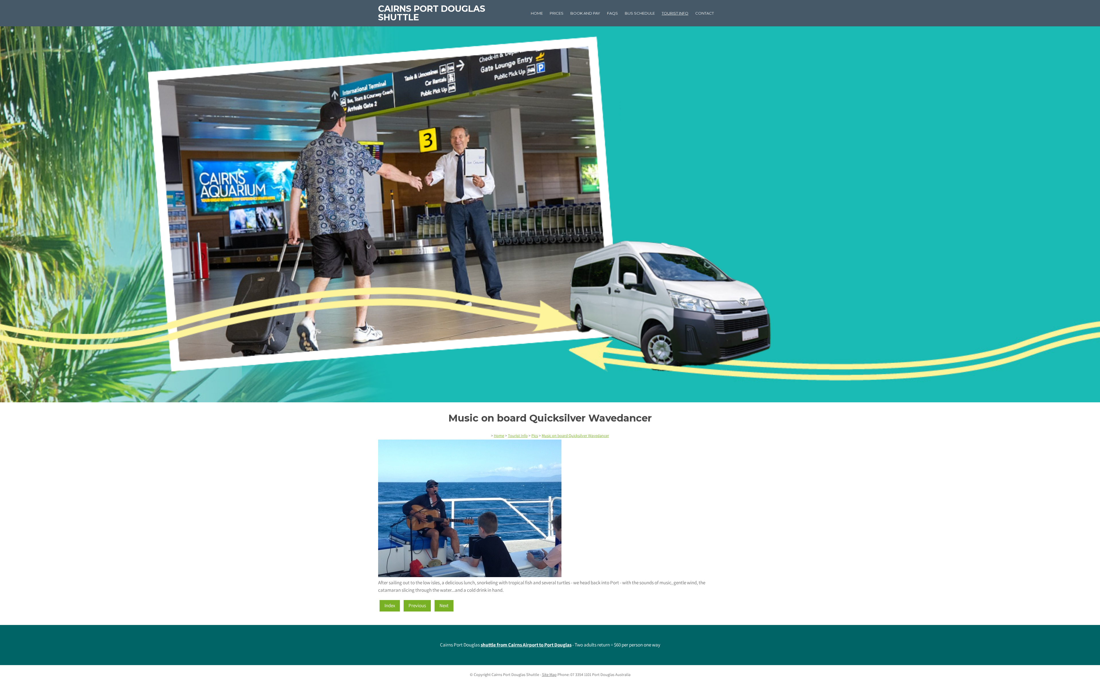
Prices (556, 13)
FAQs (612, 13)
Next (444, 605)
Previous (417, 605)
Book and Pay (585, 13)
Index (389, 605)
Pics (534, 435)
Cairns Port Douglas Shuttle (431, 13)
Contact (704, 13)
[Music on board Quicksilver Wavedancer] (469, 575)
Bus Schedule (640, 13)
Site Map (549, 674)
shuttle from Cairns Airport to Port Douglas (526, 645)
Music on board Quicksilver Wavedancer (575, 435)
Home (537, 13)
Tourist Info (675, 13)
